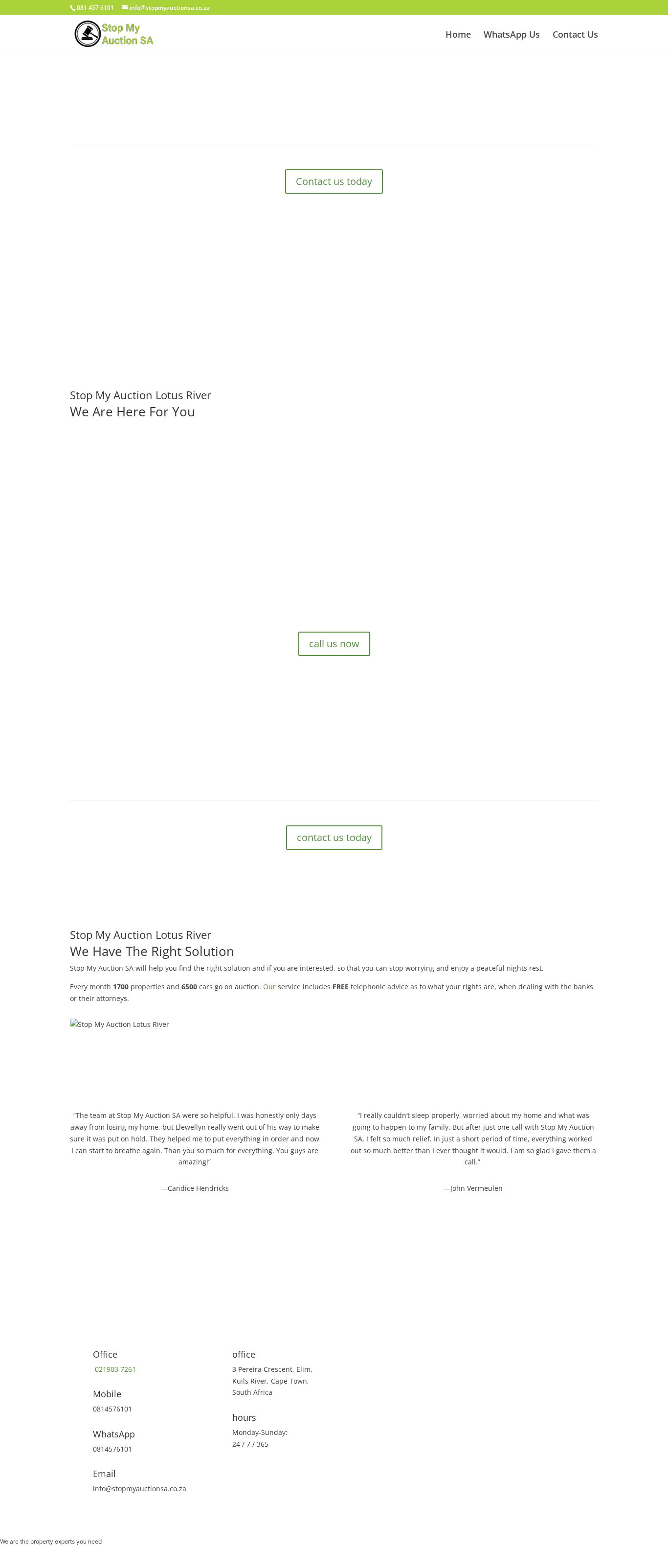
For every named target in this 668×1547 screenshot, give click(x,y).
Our (269, 986)
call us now (125, 573)
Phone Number (374, 1284)
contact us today (334, 837)
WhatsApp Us (512, 35)
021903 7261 (114, 1369)
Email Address (372, 1303)
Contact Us (575, 35)
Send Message (391, 1373)
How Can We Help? (379, 1321)
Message (363, 1355)
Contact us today (334, 181)
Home (458, 35)
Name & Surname (378, 1266)
